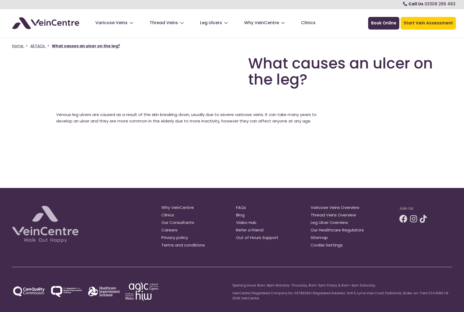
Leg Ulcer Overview (329, 223)
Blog (240, 215)
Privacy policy (174, 238)
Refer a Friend (249, 230)
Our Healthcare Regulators (337, 230)
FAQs (241, 208)
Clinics (308, 23)
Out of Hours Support (257, 238)
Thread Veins (164, 23)
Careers (169, 230)
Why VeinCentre (261, 23)
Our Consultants (177, 223)
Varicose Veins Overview (335, 208)
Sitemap (319, 238)
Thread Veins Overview (333, 215)
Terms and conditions (183, 246)
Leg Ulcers (211, 23)
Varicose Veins (111, 23)
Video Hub (246, 223)
